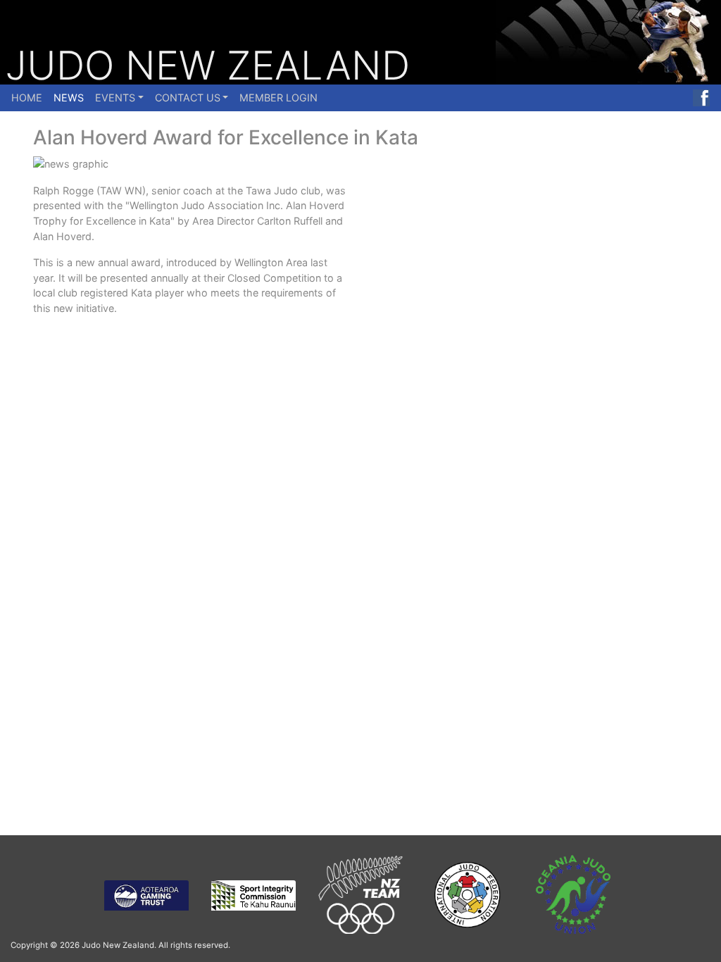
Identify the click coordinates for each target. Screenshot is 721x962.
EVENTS (115, 98)
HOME (26, 98)
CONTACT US (187, 98)
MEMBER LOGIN (278, 98)
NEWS (69, 98)
